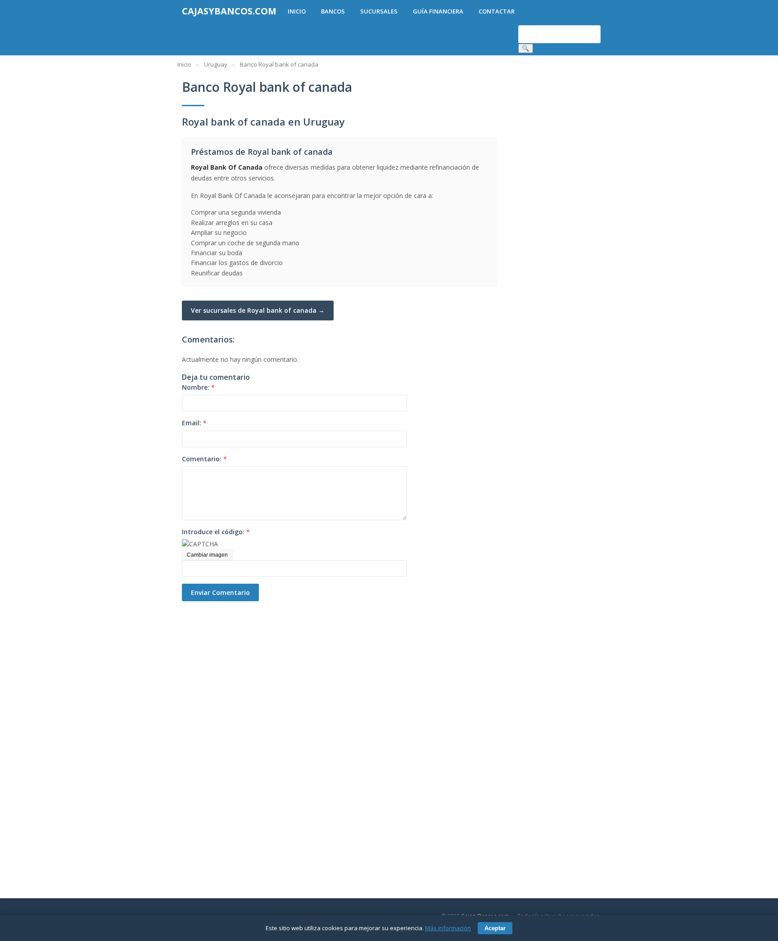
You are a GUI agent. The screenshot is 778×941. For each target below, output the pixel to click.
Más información (448, 928)
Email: (194, 423)
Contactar (497, 11)
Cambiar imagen (207, 555)
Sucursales (379, 11)
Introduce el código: (216, 531)
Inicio (297, 11)
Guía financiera (438, 11)
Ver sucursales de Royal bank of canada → (258, 310)
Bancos (333, 11)
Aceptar (495, 928)
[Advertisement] (231, 736)
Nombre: (198, 387)
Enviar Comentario (220, 592)
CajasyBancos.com (229, 11)
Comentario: (204, 459)
